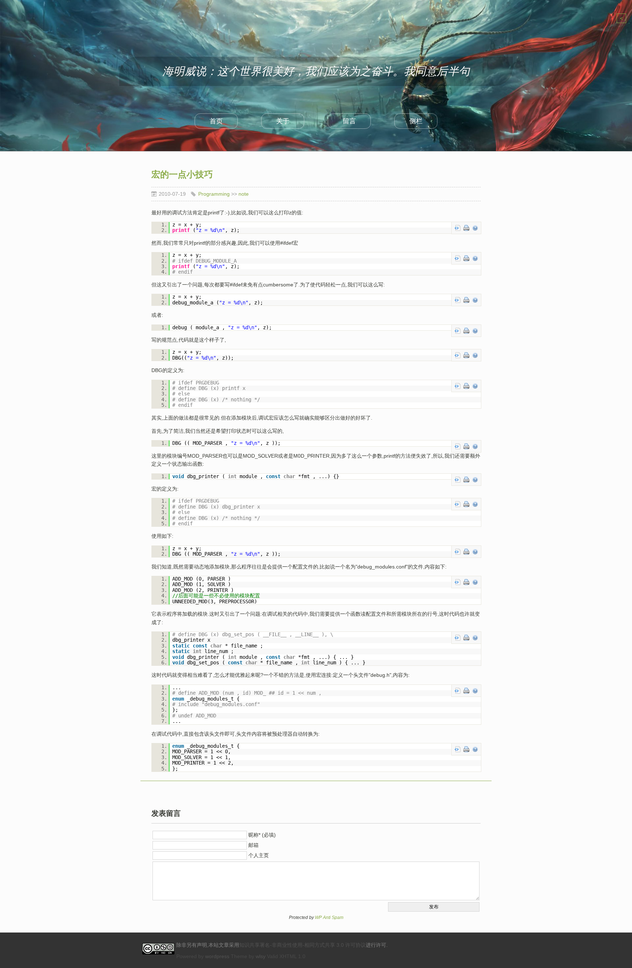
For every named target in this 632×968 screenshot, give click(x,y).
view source (457, 228)
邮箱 (253, 845)
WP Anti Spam (329, 917)
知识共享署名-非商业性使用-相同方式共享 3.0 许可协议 (302, 945)
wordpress (217, 956)
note (243, 194)
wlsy (261, 956)
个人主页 (258, 855)
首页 (216, 121)
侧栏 (415, 121)
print (466, 228)
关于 (282, 121)
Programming (214, 194)
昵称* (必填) (262, 835)
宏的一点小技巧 (182, 174)
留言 (349, 121)
